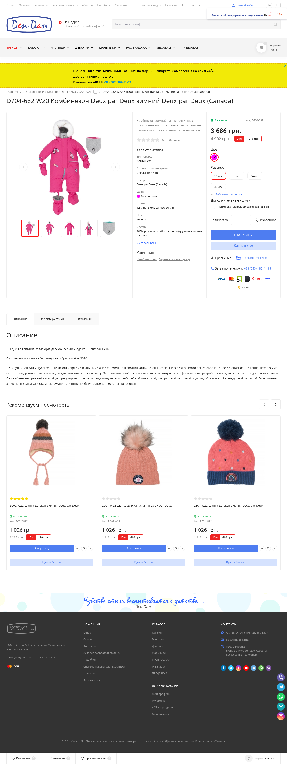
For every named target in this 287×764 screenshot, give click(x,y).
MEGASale (158, 666)
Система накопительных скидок (104, 666)
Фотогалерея (91, 680)
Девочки (157, 646)
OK (279, 14)
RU (278, 5)
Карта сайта (47, 657)
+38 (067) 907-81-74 (117, 82)
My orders (158, 701)
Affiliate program (162, 707)
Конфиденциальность (20, 657)
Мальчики (159, 653)
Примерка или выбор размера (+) (243, 206)
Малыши (158, 639)
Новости (89, 673)
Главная (12, 91)
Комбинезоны (146, 259)
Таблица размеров (229, 194)
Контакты (89, 646)
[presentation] (23, 167)
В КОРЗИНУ (243, 235)
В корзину (41, 548)
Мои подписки (161, 714)
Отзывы (88, 639)
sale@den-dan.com (237, 639)
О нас (87, 632)
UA (269, 5)
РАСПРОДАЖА (161, 659)
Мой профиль (161, 694)
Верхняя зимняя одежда (174, 259)
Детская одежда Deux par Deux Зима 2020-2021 (57, 91)
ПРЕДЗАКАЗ (159, 673)
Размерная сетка (255, 258)
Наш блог (89, 659)
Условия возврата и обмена (101, 653)
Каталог (157, 632)
